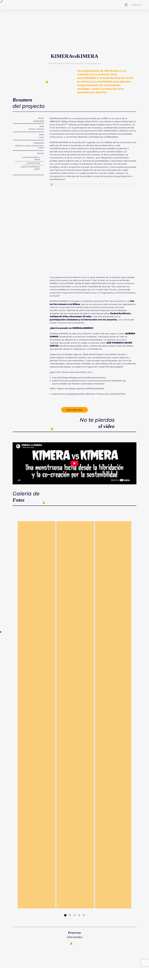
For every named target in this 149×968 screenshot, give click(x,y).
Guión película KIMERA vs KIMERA (31, 158)
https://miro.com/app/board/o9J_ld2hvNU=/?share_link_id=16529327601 (88, 394)
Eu (133, 5)
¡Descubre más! (74, 409)
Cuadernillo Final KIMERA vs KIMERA (30, 168)
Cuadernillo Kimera (33, 163)
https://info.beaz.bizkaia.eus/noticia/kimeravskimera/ (79, 377)
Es (139, 5)
